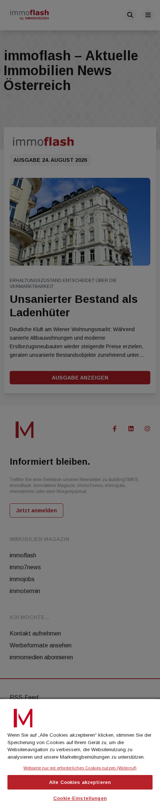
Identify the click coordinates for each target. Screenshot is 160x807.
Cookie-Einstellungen (80, 798)
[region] (80, 752)
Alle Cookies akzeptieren (80, 782)
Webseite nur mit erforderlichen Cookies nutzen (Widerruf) (80, 768)
